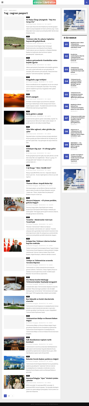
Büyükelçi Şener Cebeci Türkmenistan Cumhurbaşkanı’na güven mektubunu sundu (78, 45)
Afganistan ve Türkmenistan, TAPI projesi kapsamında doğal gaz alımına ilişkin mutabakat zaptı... (77, 133)
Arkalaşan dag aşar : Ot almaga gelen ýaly (41, 149)
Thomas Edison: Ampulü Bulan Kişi (39, 183)
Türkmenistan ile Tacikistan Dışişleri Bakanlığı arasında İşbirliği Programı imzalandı (76, 82)
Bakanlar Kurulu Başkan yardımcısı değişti (42, 359)
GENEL (28, 17)
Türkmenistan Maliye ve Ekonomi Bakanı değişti (41, 319)
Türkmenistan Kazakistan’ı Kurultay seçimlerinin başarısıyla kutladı (77, 70)
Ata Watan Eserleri (31, 24)
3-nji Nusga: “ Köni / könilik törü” (38, 167)
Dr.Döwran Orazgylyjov (32, 82)
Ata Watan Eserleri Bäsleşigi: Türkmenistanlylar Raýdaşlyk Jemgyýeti (41, 280)
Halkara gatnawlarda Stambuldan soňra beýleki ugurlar (41, 61)
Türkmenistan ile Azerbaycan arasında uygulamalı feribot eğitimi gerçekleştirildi (77, 95)
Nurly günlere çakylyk (34, 114)
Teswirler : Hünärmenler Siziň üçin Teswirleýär (39, 220)
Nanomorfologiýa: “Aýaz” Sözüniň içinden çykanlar (42, 379)
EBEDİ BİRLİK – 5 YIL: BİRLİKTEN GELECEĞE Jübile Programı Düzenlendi (76, 145)
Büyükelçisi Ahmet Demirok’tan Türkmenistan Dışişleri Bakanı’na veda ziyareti (77, 107)
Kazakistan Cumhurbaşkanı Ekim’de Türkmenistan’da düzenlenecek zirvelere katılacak (77, 57)
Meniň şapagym (32, 96)
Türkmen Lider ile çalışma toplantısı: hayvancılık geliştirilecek (40, 40)
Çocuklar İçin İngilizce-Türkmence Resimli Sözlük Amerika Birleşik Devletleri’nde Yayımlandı (77, 158)
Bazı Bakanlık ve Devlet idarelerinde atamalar (40, 300)
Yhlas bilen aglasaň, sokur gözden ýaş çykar (40, 130)
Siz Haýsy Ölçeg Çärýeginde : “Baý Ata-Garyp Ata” (41, 20)
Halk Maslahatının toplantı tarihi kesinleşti (38, 341)
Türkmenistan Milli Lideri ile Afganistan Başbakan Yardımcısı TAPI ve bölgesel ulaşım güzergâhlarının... (78, 119)
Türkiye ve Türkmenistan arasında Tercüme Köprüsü (39, 261)
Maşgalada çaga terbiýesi (36, 79)
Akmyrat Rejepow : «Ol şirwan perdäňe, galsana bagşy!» (41, 201)
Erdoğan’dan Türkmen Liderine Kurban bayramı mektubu (41, 242)
